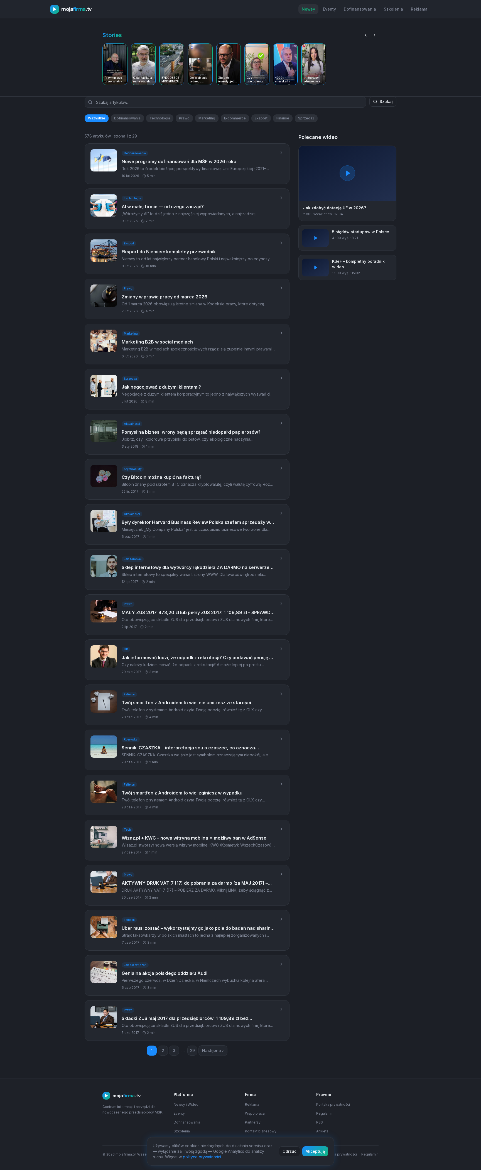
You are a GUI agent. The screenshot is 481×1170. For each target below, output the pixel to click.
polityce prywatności (202, 1156)
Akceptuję (315, 1151)
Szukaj (386, 101)
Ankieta (322, 1131)
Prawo (184, 118)
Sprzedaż (306, 118)
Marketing (206, 118)
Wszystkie (96, 118)
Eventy (329, 9)
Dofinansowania (360, 9)
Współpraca (255, 1113)
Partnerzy (253, 1122)
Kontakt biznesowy (260, 1131)
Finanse (282, 118)
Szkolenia (393, 9)
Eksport (261, 118)
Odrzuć (289, 1151)
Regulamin (324, 1113)
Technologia (159, 118)
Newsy (308, 9)
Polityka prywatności (333, 1104)
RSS (319, 1122)
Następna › (213, 1050)
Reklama (419, 9)
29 (192, 1050)
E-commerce (235, 118)
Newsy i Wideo (186, 1104)
